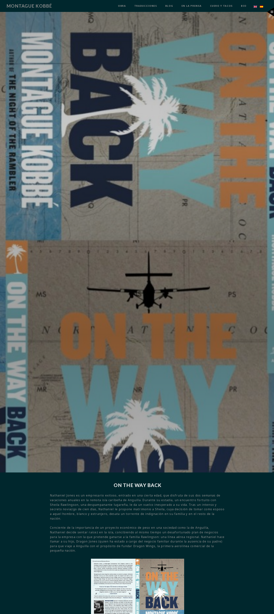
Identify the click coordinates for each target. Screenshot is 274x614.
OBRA (122, 5)
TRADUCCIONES (145, 5)
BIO (244, 5)
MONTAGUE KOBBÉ (29, 6)
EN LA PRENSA (192, 5)
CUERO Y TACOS (221, 5)
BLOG (169, 5)
